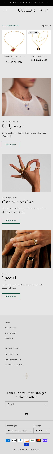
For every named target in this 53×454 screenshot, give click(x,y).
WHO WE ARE (10, 333)
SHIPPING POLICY (12, 354)
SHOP (7, 322)
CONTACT (9, 338)
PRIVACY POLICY (12, 349)
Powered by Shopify (33, 449)
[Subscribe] (45, 404)
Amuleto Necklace (39, 56)
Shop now (11, 144)
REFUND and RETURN (14, 365)
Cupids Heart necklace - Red (14, 57)
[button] (5, 10)
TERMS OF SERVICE (13, 360)
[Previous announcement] (5, 3)
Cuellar (21, 449)
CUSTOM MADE (11, 328)
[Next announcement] (48, 3)
